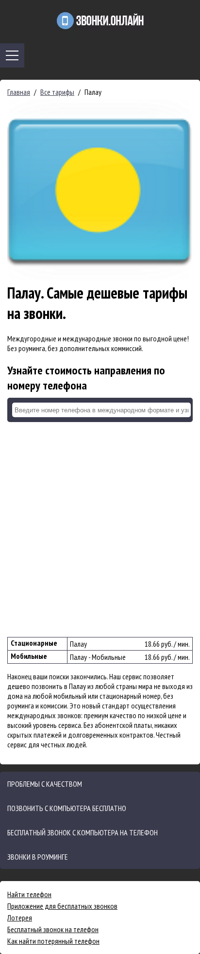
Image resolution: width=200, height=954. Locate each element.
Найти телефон (29, 894)
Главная (18, 92)
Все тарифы (57, 92)
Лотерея (19, 917)
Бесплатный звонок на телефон (53, 929)
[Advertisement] (100, 529)
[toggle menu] (12, 55)
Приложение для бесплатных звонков (62, 906)
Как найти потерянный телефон (53, 941)
